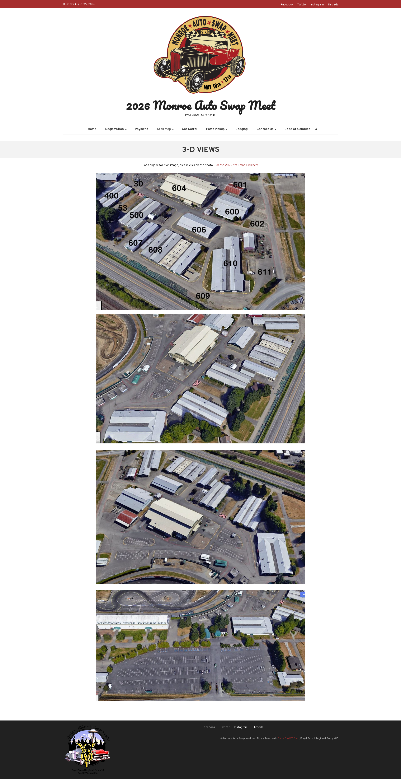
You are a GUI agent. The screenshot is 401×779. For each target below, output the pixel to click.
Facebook (287, 4)
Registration (114, 129)
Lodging (242, 129)
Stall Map (164, 129)
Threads (332, 4)
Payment (141, 129)
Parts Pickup (215, 129)
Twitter (302, 4)
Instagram (317, 4)
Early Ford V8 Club (288, 738)
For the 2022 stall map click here (237, 165)
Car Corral (189, 129)
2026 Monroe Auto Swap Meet (200, 105)
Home (92, 129)
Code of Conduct (297, 129)
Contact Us (265, 129)
